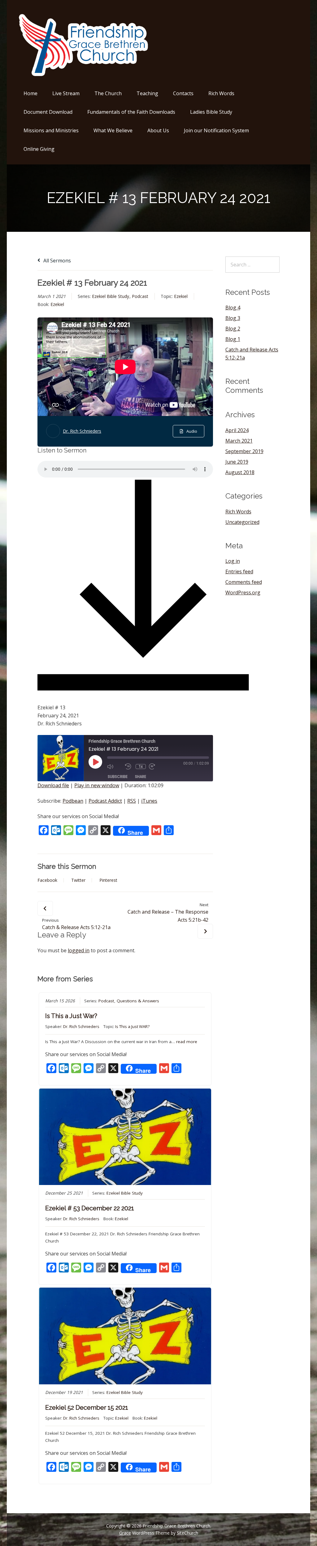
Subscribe (118, 776)
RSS (131, 800)
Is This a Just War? (71, 1016)
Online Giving (39, 149)
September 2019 (244, 451)
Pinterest (108, 880)
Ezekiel (181, 296)
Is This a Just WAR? (132, 1026)
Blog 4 (232, 307)
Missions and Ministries (51, 130)
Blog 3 (232, 318)
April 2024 (237, 430)
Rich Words (221, 93)
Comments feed (243, 582)
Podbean (73, 800)
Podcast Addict (105, 800)
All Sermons (56, 260)
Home (30, 93)
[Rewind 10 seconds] (128, 766)
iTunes (149, 800)
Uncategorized (242, 522)
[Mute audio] (114, 766)
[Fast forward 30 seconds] (156, 766)
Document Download (48, 111)
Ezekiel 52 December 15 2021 (86, 1407)
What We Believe (112, 130)
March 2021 (239, 440)
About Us (158, 130)
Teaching (147, 93)
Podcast (140, 296)
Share (140, 776)
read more (186, 1041)
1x (141, 766)
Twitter (78, 880)
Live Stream (66, 93)
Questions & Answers (138, 1001)
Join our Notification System (216, 130)
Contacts (183, 93)
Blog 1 (232, 339)
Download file (53, 785)
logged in (78, 950)
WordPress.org (242, 592)
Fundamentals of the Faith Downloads (131, 111)
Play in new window (96, 785)
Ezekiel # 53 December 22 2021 (89, 1208)
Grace (125, 1533)
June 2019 (236, 461)
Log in (232, 561)
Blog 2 (232, 328)
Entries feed (239, 571)
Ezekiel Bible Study (110, 296)
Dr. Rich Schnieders (82, 431)
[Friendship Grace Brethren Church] (84, 75)
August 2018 (239, 472)
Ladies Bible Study (211, 111)
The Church (108, 93)
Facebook (47, 880)
